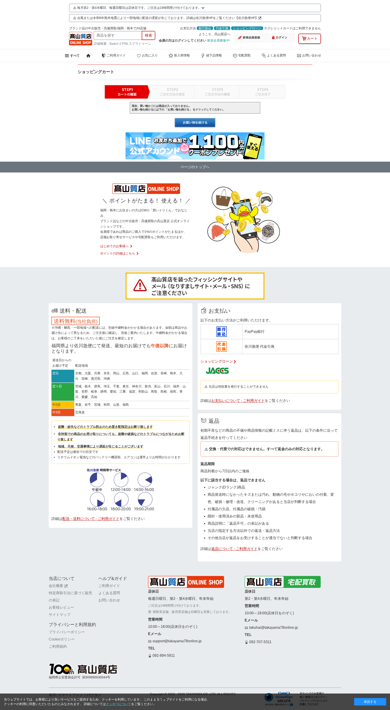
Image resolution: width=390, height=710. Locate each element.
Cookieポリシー (62, 639)
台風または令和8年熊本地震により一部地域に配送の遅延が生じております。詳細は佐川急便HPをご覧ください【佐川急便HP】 (167, 18)
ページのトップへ (195, 167)
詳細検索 (100, 43)
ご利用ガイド (116, 55)
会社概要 (56, 586)
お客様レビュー (61, 607)
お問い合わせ (311, 55)
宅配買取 (244, 55)
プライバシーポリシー (67, 632)
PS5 (125, 43)
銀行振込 (205, 28)
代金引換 (222, 28)
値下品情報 (214, 55)
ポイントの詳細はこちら (117, 253)
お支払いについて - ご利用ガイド (238, 401)
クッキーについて (118, 704)
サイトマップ (59, 615)
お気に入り (150, 55)
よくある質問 (276, 55)
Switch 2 (115, 43)
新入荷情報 (182, 55)
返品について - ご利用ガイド (234, 549)
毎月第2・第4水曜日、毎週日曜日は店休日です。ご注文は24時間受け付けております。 (139, 7)
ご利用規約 (58, 646)
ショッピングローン (247, 28)
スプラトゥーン (140, 43)
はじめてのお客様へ (114, 246)
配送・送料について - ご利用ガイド (90, 519)
